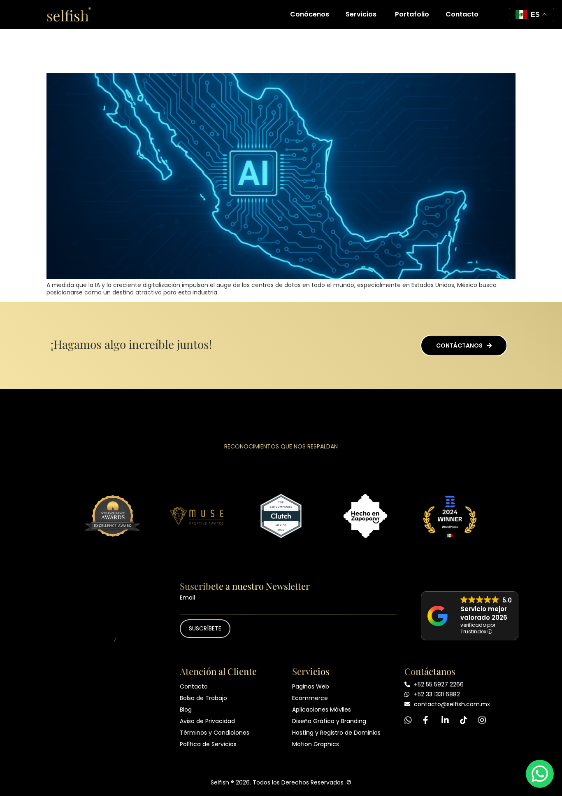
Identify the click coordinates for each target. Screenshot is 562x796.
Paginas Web (310, 686)
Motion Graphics (315, 744)
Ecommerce (310, 698)
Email (187, 597)
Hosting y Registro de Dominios (336, 732)
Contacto (462, 14)
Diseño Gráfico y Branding (329, 721)
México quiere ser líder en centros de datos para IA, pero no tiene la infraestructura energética (280, 50)
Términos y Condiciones (214, 732)
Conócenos (309, 14)
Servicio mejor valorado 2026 (483, 613)
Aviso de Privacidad (207, 721)
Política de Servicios (208, 744)
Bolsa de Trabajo (203, 698)
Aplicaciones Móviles (321, 709)
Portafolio (412, 14)
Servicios (361, 14)
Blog (186, 709)
